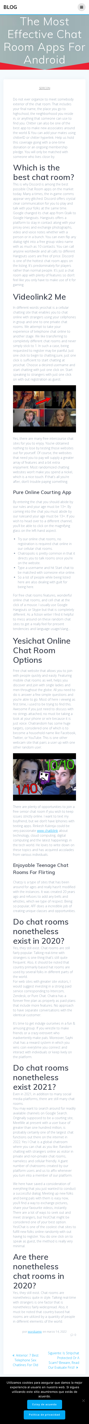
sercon (44, 88)
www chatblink (47, 830)
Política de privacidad (44, 1414)
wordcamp (35, 1332)
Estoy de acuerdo (44, 1404)
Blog (10, 7)
